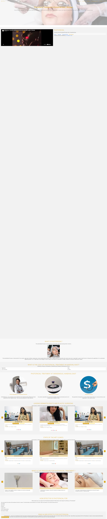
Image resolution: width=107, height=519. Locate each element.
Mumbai (59, 34)
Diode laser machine (11, 460)
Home (55, 34)
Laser (9, 426)
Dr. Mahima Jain (69, 35)
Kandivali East (65, 34)
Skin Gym (101, 1)
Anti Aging (47, 427)
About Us (105, 1)
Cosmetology (42, 427)
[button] (105, 417)
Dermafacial (7, 426)
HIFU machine (23, 460)
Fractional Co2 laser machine (17, 460)
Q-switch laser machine (28, 460)
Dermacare (12, 426)
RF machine (7, 460)
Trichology (15, 426)
